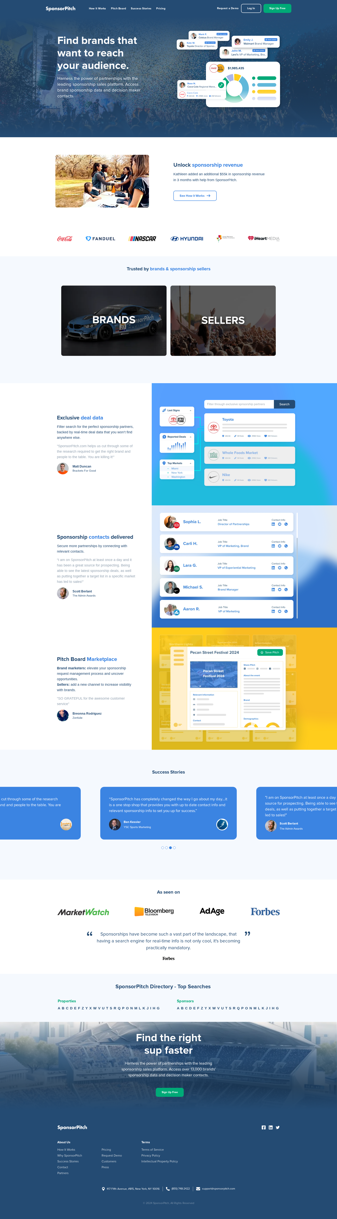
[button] (162, 847)
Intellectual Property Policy (159, 1161)
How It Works (97, 8)
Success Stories (141, 8)
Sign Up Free (277, 8)
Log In (251, 8)
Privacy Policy (150, 1155)
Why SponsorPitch (69, 1155)
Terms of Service (152, 1149)
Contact (62, 1167)
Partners (62, 1173)
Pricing (160, 8)
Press (105, 1167)
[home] (61, 8)
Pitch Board (118, 8)
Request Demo (112, 1155)
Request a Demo (228, 8)
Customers (109, 1161)
